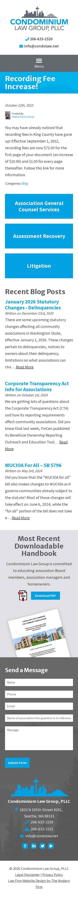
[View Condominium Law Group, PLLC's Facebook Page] (26, 847)
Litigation (39, 265)
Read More (25, 367)
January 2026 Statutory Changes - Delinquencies (33, 304)
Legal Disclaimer (27, 874)
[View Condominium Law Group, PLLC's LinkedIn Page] (35, 847)
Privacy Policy (52, 874)
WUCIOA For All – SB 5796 (33, 465)
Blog (24, 183)
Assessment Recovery (39, 236)
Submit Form (17, 763)
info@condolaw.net (41, 46)
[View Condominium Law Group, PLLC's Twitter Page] (43, 847)
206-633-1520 (41, 38)
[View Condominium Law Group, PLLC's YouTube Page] (52, 847)
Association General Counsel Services (39, 206)
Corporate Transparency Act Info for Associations (37, 386)
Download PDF (45, 596)
